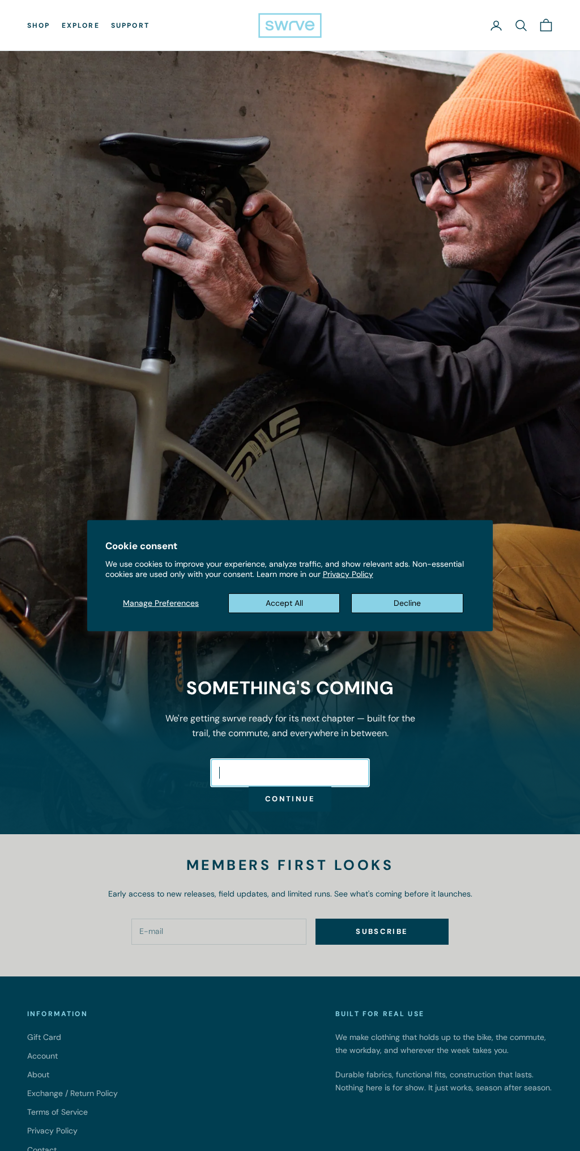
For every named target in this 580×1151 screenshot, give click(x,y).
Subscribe (382, 931)
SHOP (38, 25)
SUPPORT (130, 25)
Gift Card (44, 1037)
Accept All (284, 603)
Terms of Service (57, 1112)
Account (42, 1056)
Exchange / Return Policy (72, 1093)
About (38, 1074)
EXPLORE (81, 25)
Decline (407, 603)
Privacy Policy (348, 574)
